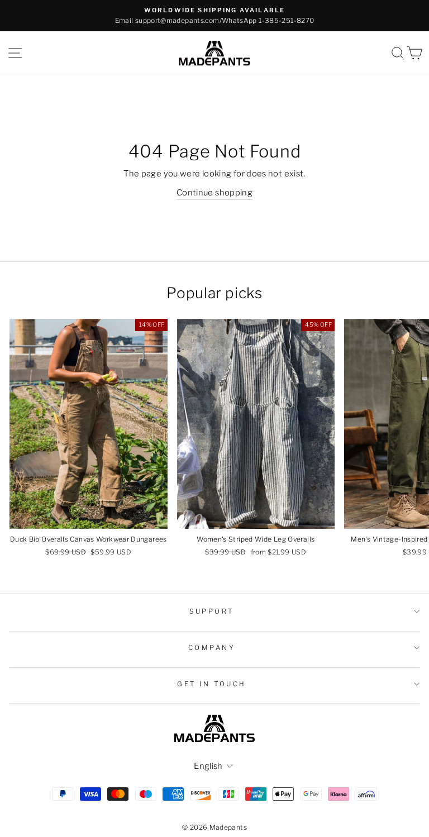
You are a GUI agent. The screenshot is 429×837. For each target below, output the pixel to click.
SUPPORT (211, 611)
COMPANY (212, 648)
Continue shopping (214, 193)
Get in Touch (211, 684)
